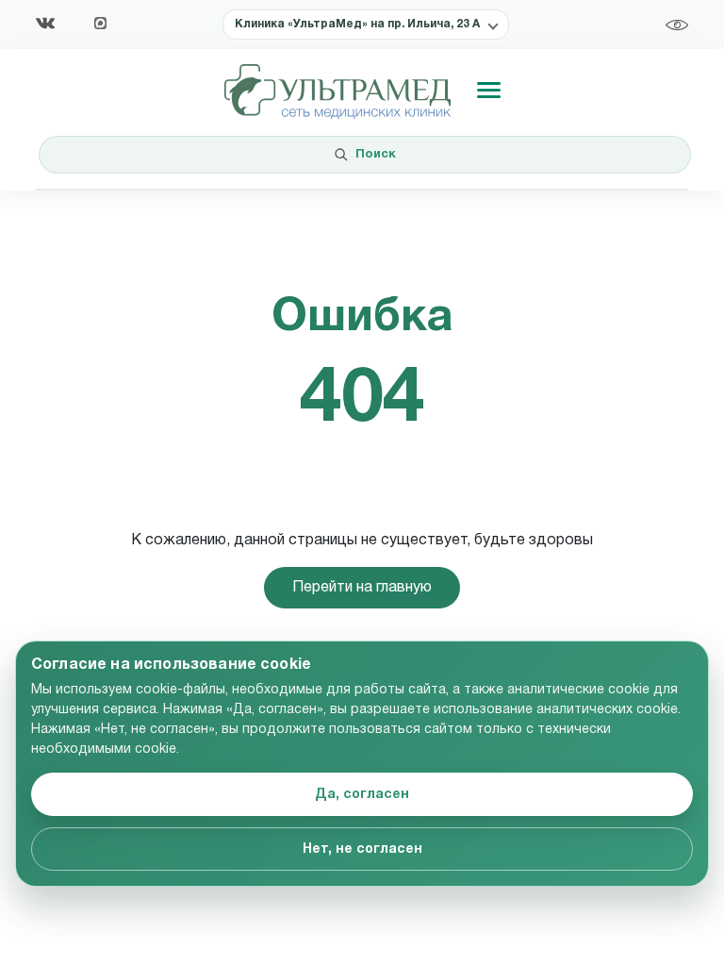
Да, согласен (362, 795)
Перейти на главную (362, 587)
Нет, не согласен (362, 849)
